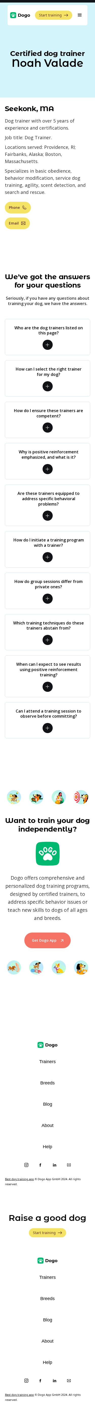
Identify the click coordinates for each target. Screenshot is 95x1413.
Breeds (47, 1082)
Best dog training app (19, 1179)
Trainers (47, 1061)
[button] (79, 15)
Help (47, 1146)
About (47, 1125)
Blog (47, 1104)
